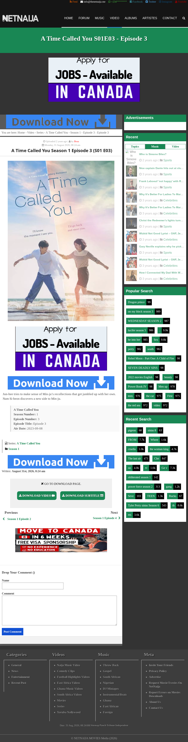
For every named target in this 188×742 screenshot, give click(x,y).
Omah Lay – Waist (150, 179)
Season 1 (75, 132)
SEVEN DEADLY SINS (143, 366)
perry (131, 347)
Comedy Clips (66, 671)
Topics (135, 146)
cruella (132, 447)
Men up (163, 384)
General (16, 665)
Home (68, 18)
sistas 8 (152, 428)
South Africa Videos (69, 694)
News (14, 671)
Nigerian (108, 682)
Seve (131, 494)
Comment (8, 593)
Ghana (107, 700)
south (150, 347)
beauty (168, 375)
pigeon (132, 428)
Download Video (37, 495)
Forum (84, 18)
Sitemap (95, 725)
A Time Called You (57, 132)
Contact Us (156, 707)
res (130, 512)
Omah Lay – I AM (149, 153)
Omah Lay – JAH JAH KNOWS (157, 257)
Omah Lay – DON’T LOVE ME (157, 218)
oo (130, 466)
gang (169, 484)
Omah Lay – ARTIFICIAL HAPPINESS (161, 270)
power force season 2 (140, 484)
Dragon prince (136, 300)
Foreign (108, 712)
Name (5, 580)
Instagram (166, 1)
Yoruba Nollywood (69, 712)
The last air (135, 456)
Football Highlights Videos (73, 677)
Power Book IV (137, 384)
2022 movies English (140, 375)
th (173, 503)
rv (146, 466)
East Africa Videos (68, 682)
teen (130, 394)
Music (99, 18)
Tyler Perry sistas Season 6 (144, 503)
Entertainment (20, 677)
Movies (61, 700)
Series (40, 132)
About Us (155, 702)
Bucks (173, 494)
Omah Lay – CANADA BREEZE (158, 244)
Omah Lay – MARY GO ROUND (158, 166)
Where (155, 437)
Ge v (165, 466)
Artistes (149, 18)
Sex (156, 337)
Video (114, 18)
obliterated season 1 (139, 475)
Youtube (182, 1)
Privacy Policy (158, 671)
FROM (132, 437)
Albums (131, 18)
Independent (121, 725)
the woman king (159, 447)
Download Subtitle (82, 495)
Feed (74, 1)
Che (157, 456)
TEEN (151, 494)
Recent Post (18, 682)
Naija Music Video (68, 665)
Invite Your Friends (161, 665)
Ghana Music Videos (70, 688)
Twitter (152, 1)
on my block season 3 (141, 309)
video (157, 403)
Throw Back (111, 665)
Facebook (137, 1)
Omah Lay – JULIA (150, 192)
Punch (103, 725)
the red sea (134, 403)
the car (150, 394)
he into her (134, 337)
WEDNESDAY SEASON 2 (145, 319)
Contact (170, 18)
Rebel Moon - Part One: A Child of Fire (151, 356)
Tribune (111, 725)
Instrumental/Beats (115, 694)
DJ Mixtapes (111, 688)
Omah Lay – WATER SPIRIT (156, 231)
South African (111, 677)
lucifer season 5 (137, 328)
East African (111, 706)
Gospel (107, 671)
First (170, 394)
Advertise (155, 677)
